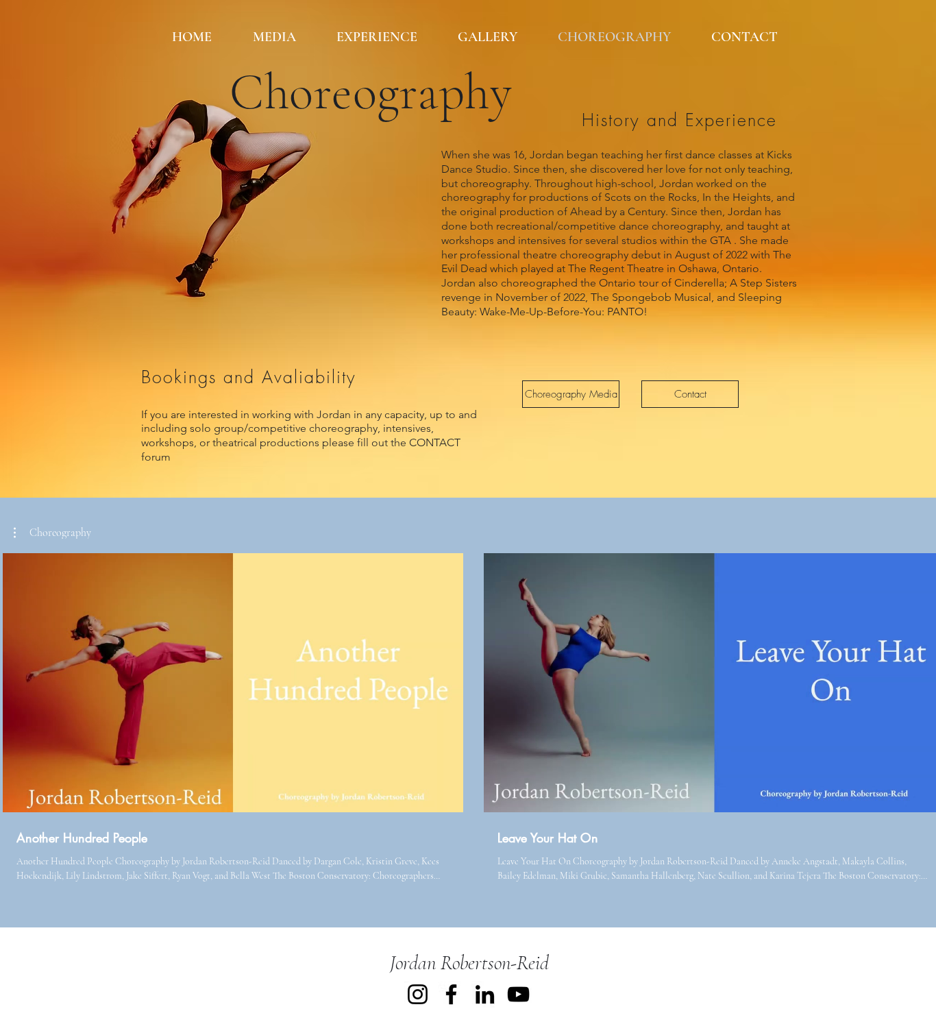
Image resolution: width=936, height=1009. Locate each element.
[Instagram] (417, 994)
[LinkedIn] (484, 994)
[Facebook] (451, 994)
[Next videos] (917, 680)
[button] (52, 532)
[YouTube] (518, 994)
